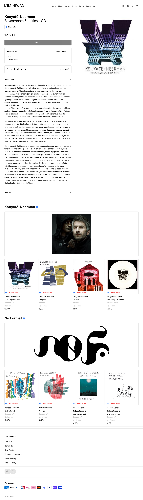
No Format (13, 59)
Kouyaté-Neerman (19, 17)
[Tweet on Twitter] (22, 69)
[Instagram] (7, 471)
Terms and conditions (13, 454)
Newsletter (8, 446)
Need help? (64, 69)
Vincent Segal (78, 408)
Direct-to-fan (12, 27)
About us (8, 442)
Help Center (9, 450)
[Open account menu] (132, 6)
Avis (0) (7, 192)
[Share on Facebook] (14, 69)
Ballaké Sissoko (45, 408)
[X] (13, 471)
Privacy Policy (10, 458)
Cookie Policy (10, 463)
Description (9, 79)
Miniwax (12, 497)
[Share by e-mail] (25, 69)
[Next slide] (135, 273)
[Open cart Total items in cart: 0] (137, 6)
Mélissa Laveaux (11, 408)
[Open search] (128, 6)
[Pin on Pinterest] (18, 69)
